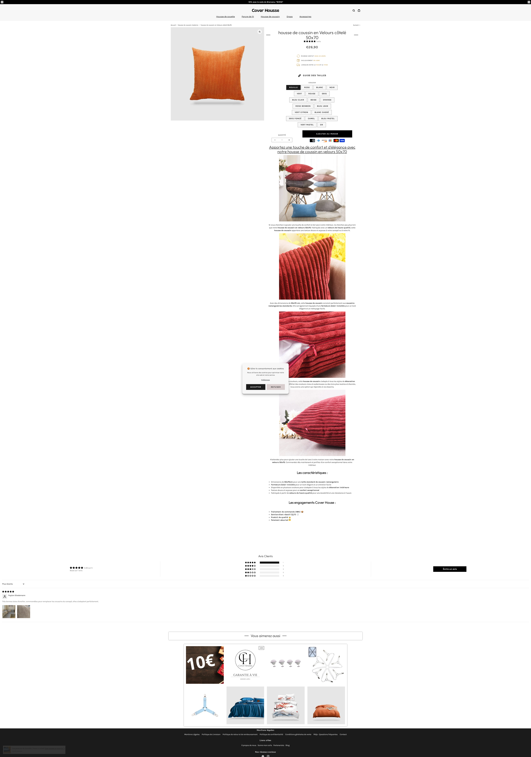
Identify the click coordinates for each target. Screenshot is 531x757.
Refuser (276, 387)
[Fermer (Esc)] (295, 361)
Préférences (265, 380)
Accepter (255, 387)
